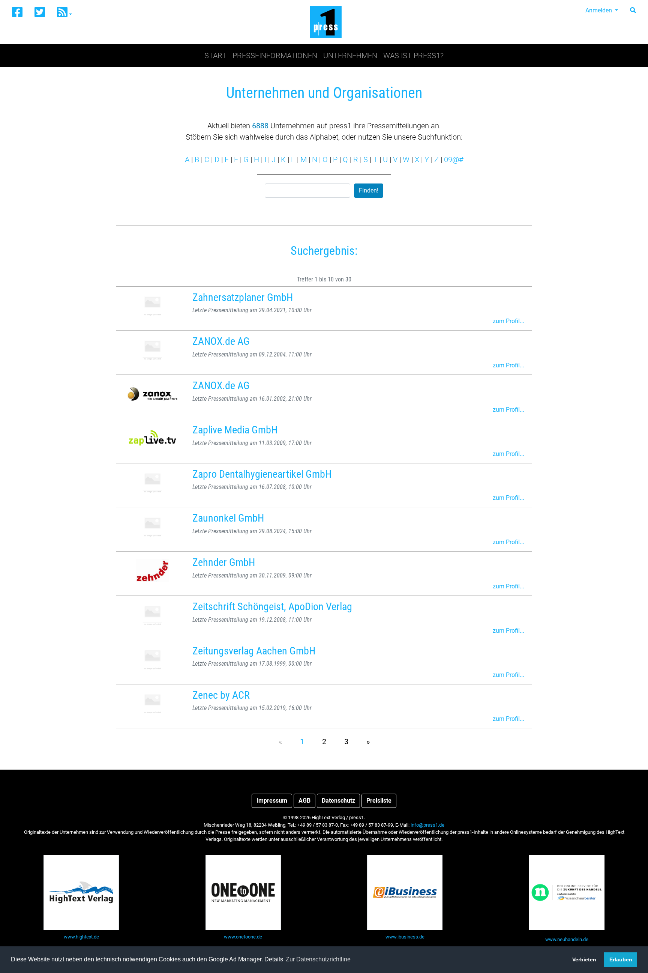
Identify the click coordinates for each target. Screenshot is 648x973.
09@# (454, 159)
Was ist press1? (413, 55)
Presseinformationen (274, 55)
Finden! (368, 190)
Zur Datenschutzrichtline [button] (318, 959)
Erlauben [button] (620, 959)
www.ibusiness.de (405, 937)
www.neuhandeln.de (566, 939)
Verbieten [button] (584, 959)
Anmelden (599, 10)
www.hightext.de (81, 937)
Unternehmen (350, 55)
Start (215, 55)
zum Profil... (508, 321)
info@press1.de (427, 825)
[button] (64, 12)
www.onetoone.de (243, 937)
